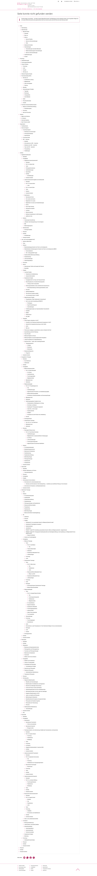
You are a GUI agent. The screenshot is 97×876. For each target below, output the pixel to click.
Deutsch (77, 1)
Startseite (26, 33)
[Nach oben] (78, 870)
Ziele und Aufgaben (28, 83)
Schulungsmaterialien (28, 133)
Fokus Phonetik (27, 333)
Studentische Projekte (28, 278)
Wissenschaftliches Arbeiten (30, 505)
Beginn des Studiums (25, 116)
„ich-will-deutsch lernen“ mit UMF (32, 295)
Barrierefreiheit (45, 867)
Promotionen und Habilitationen (33, 812)
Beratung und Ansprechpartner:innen (31, 647)
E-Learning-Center (26, 137)
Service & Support (24, 127)
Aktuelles (24, 87)
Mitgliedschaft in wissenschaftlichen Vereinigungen (37, 435)
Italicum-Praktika (29, 39)
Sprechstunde (27, 135)
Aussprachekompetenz (30, 276)
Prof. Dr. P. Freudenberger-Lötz (32, 385)
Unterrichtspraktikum (28, 260)
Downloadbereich (29, 250)
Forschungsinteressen (31, 782)
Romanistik (23, 714)
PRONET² (29, 412)
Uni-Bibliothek (33, 867)
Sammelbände (27, 96)
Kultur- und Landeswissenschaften (31, 818)
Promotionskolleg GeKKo (26, 75)
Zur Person (29, 372)
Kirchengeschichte (28, 418)
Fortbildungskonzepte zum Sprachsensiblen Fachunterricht (37, 308)
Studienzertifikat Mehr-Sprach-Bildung (31, 254)
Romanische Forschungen (31, 764)
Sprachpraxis (27, 195)
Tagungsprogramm (29, 343)
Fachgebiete (25, 158)
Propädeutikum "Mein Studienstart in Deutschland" (36, 299)
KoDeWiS (28, 310)
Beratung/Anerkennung (29, 822)
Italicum (26, 37)
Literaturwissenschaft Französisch (31, 753)
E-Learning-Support (26, 129)
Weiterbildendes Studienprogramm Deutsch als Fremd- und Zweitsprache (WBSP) (40, 249)
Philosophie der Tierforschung (32, 702)
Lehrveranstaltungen (28, 258)
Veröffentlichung (30, 374)
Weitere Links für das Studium (30, 656)
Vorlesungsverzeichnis (34, 865)
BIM (25, 223)
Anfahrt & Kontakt (21, 865)
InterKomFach (28, 314)
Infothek (27, 173)
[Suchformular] (58, 1)
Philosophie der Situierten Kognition (33, 700)
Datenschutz (45, 865)
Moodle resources (29, 212)
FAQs (27, 43)
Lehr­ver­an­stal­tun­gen (31, 439)
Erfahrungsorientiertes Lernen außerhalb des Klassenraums (37, 285)
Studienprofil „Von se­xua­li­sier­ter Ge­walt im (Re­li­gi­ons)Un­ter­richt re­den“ (40, 522)
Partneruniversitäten (30, 832)
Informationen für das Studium (29, 480)
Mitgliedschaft (27, 81)
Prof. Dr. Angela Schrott (30, 797)
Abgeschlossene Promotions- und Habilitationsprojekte (38, 391)
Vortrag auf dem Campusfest (33, 283)
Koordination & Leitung (28, 79)
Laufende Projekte (28, 272)
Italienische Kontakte (28, 45)
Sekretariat (28, 382)
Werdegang (29, 739)
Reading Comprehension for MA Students (34, 214)
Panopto (32, 870)
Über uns (26, 35)
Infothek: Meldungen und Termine (29, 470)
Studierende (25, 645)
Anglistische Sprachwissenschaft (30, 160)
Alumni (24, 264)
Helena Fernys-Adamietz (32, 612)
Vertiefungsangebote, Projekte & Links (33, 401)
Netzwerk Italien (26, 31)
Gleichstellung (24, 27)
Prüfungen (28, 583)
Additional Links (29, 216)
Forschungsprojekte (31, 376)
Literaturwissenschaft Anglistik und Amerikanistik (34, 179)
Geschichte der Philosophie (29, 668)
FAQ (24, 712)
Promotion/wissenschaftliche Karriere (28, 104)
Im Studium (23, 118)
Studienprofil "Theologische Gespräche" (35, 406)
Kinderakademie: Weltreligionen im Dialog (35, 403)
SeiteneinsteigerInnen (30, 291)
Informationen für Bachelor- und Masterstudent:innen (34, 485)
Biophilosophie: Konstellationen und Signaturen (35, 683)
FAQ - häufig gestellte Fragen (31, 252)
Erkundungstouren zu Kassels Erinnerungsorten (35, 281)
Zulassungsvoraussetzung (29, 220)
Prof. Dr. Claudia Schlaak (31, 733)
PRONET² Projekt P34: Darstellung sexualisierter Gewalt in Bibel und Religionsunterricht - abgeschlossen (46, 530)
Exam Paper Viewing (30, 206)
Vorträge (29, 345)
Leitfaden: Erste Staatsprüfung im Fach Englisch (34, 221)
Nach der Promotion (27, 112)
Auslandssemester (29, 830)
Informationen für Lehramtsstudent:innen (32, 481)
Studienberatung (27, 256)
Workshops (26, 93)
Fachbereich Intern (68, 1)
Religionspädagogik (28, 384)
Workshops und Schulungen (29, 131)
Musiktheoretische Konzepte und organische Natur (36, 699)
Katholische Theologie (25, 489)
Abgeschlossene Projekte (29, 297)
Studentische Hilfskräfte (32, 606)
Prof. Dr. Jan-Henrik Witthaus (31, 780)
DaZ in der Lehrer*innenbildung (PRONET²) (34, 301)
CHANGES (29, 810)
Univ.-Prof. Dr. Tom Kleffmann (32, 422)
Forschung (22, 58)
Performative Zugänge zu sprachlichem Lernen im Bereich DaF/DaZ (37, 330)
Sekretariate (26, 362)
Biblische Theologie (28, 541)
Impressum (44, 870)
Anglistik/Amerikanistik (26, 154)
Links (27, 629)
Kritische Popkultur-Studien (26, 73)
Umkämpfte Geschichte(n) (29, 840)
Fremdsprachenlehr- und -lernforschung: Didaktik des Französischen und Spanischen (41, 730)
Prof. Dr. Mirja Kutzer (31, 564)
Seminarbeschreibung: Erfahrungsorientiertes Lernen (37, 287)
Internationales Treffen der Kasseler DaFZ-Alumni (34, 266)
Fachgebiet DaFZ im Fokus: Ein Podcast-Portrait (35, 279)
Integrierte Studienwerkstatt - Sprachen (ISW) (35, 747)
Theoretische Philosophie (29, 674)
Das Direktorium (27, 360)
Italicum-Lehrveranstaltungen (31, 41)
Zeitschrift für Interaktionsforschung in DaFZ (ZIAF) (36, 324)
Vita (28, 387)
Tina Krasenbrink (30, 614)
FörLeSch (28, 289)
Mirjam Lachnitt (32, 573)
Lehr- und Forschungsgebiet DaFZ (28, 239)
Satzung (26, 85)
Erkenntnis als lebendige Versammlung (33, 685)
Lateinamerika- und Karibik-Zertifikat (31, 824)
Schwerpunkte (26, 678)
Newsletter (26, 268)
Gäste (24, 98)
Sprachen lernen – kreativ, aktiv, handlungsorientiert (34, 341)
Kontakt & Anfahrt (29, 177)
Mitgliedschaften (30, 378)
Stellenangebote (21, 868)
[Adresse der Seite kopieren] (34, 858)
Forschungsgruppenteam (32, 608)
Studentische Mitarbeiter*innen (33, 552)
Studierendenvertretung (29, 455)
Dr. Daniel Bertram (30, 602)
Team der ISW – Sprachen (29, 147)
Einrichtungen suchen (22, 867)
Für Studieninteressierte (29, 447)
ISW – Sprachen (26, 139)
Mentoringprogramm (28, 225)
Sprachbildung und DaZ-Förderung (31, 331)
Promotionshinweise (27, 100)
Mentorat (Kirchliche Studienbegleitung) (32, 512)
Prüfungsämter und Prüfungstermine (31, 649)
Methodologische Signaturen (31, 697)
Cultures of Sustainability (29, 662)
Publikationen (31, 568)
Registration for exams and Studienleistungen (35, 202)
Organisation (22, 124)
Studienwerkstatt (30, 410)
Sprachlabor (28, 171)
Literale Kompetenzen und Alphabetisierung (33, 339)
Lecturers (27, 210)
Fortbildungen (27, 150)
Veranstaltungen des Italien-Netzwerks (33, 48)
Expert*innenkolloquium (32, 305)
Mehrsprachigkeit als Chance (30, 335)
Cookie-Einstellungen (22, 870)
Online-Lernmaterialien (31, 724)
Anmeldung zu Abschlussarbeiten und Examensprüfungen (38, 395)
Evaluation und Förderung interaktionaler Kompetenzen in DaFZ (38, 322)
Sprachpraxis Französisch (31, 722)
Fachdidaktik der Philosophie (30, 664)
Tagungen (26, 91)
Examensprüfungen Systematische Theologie (36, 585)
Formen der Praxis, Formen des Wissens (34, 687)
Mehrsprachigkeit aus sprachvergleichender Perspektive (35, 337)
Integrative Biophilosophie (29, 680)
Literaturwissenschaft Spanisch (30, 776)
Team (27, 166)
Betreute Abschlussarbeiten (32, 393)
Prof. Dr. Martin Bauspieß (31, 370)
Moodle (32, 868)
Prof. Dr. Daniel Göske (30, 187)
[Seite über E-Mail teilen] (24, 858)
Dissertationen (30, 622)
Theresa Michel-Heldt (31, 548)
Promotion (25, 110)
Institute (21, 152)
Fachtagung (29, 303)
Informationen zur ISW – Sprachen (31, 143)
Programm (28, 353)
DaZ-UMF (28, 316)
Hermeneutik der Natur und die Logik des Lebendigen (36, 691)
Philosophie (23, 639)
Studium (21, 114)
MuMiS (27, 312)
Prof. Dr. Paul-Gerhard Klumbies (32, 432)
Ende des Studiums (25, 120)
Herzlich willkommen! (27, 241)
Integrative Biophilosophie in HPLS (33, 693)
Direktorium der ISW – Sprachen (30, 145)
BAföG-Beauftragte (28, 456)
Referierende (29, 349)
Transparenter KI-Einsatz (47, 868)
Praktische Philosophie (28, 670)
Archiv (27, 326)
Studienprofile (27, 497)
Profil (21, 25)
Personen (25, 231)
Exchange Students (28, 229)
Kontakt (25, 56)
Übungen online (30, 728)
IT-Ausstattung (27, 148)
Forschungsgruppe (31, 620)
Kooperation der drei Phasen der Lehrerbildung (36, 414)
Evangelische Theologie (26, 357)
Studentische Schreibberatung (32, 274)
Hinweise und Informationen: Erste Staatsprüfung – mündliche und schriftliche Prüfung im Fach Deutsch (46, 483)
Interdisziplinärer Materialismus (32, 672)
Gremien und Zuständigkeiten (30, 537)
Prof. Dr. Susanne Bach (30, 183)
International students (30, 208)
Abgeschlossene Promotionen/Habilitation (35, 443)
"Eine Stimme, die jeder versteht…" (32, 293)
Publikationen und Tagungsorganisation (35, 762)
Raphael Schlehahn (31, 535)
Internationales (24, 29)
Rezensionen (29, 766)
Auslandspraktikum (30, 828)
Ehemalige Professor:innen (29, 430)
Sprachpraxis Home (30, 197)
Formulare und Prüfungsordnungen (31, 651)
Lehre (24, 68)
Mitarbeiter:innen (29, 380)
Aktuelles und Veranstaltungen (32, 681)
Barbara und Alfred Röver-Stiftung (29, 106)
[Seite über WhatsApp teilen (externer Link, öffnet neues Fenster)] (27, 858)
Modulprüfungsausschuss (29, 449)
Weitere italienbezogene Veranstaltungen (34, 50)
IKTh (24, 491)
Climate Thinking (24, 64)
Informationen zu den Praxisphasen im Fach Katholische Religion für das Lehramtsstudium (44, 625)
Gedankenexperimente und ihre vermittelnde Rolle (35, 689)
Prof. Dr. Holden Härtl (30, 164)
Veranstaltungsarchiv (28, 472)
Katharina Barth (30, 610)
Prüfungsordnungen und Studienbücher (32, 503)
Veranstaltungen (27, 46)
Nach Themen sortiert (25, 122)
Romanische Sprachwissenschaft (31, 793)
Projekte (24, 270)
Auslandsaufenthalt (28, 826)
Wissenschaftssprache (28, 351)
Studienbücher (27, 462)
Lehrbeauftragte (30, 554)
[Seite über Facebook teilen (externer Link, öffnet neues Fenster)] (31, 858)
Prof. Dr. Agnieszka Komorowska (32, 756)
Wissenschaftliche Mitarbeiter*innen (34, 572)
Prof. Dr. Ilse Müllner (31, 544)
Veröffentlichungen (28, 54)
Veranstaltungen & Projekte (28, 89)
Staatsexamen (27, 460)
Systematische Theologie (29, 420)
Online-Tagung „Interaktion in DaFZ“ (31, 320)
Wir (23, 514)
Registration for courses (30, 200)
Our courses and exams (30, 198)
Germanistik (23, 466)
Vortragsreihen (27, 94)
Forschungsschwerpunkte (26, 62)
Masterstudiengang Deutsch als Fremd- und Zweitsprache (35, 247)
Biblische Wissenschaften (29, 368)
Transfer (24, 70)
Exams (27, 204)
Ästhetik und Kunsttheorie (29, 660)
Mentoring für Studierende (29, 451)
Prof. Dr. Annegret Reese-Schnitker (34, 593)
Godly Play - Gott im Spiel (32, 408)
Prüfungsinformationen (30, 168)
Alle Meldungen (30, 175)
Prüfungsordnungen (28, 458)
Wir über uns (25, 71)
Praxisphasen (27, 507)
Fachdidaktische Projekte (31, 666)
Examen (27, 416)
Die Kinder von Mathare (32, 405)
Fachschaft (26, 654)
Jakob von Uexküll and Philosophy (32, 695)
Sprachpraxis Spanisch (30, 726)
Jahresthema (28, 528)
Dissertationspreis (27, 108)
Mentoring (26, 836)
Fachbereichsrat (24, 126)
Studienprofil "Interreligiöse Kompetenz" (33, 524)
